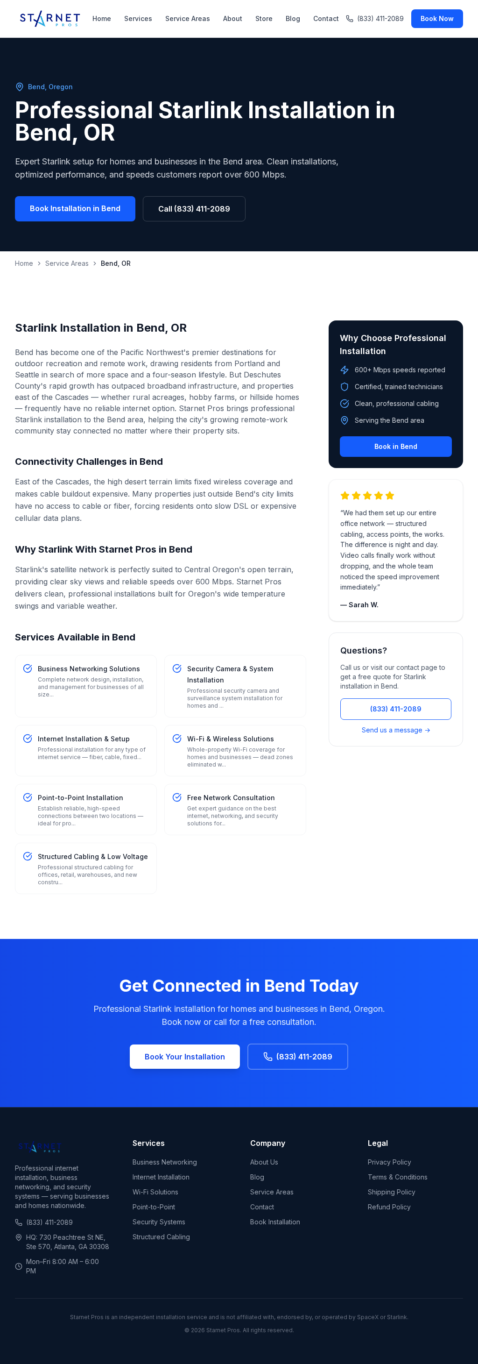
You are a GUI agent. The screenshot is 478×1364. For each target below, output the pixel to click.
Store (264, 18)
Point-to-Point (154, 1207)
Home (101, 18)
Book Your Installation (185, 1056)
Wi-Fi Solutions (155, 1192)
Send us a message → (396, 730)
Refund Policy (389, 1207)
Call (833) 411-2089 (194, 208)
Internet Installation (161, 1177)
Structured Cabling (161, 1237)
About (232, 18)
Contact (326, 18)
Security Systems (159, 1222)
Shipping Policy (391, 1192)
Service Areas (187, 18)
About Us (264, 1162)
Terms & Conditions (398, 1177)
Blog (293, 18)
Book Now (437, 18)
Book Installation (275, 1222)
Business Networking (165, 1162)
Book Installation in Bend (75, 208)
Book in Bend (395, 446)
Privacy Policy (389, 1162)
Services (138, 18)
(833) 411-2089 (380, 18)
